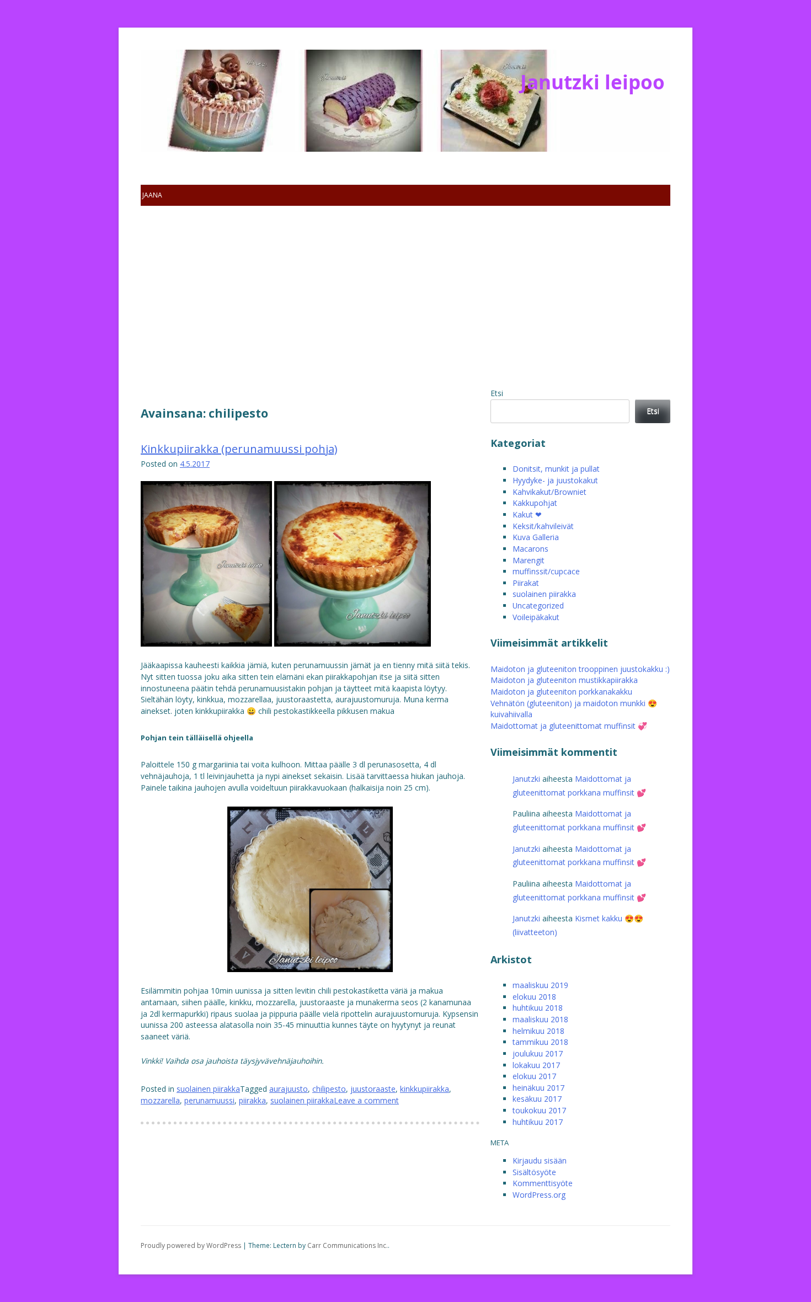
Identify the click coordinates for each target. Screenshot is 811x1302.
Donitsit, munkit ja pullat (556, 468)
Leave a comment (366, 1100)
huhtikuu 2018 (538, 1007)
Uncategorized (538, 605)
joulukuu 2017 (538, 1053)
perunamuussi (209, 1100)
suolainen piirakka (208, 1089)
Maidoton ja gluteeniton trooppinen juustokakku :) (580, 669)
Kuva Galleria (536, 537)
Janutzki (526, 778)
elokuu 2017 (534, 1076)
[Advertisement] (405, 305)
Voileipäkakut (536, 617)
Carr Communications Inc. (347, 1245)
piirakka (252, 1100)
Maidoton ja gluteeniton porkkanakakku (561, 691)
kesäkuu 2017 (537, 1098)
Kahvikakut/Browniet (549, 492)
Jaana (152, 195)
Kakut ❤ (527, 514)
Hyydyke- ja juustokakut (555, 480)
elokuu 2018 (534, 996)
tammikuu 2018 (540, 1042)
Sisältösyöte (534, 1172)
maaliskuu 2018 (540, 1019)
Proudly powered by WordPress (191, 1245)
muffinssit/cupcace (546, 571)
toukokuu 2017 (539, 1110)
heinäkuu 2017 (538, 1087)
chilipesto (329, 1089)
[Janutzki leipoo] (207, 121)
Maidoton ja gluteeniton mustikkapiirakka (564, 680)
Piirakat (526, 583)
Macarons (530, 548)
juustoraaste (373, 1089)
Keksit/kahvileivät (543, 526)
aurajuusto (288, 1089)
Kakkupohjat (535, 503)
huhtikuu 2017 (538, 1122)
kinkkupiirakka (424, 1089)
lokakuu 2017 (536, 1065)
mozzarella (160, 1100)
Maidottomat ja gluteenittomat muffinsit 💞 (568, 726)
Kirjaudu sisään (540, 1160)
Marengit (529, 560)
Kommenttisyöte (543, 1183)
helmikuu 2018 (538, 1031)
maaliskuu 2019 (540, 985)
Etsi (496, 393)
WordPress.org (539, 1194)
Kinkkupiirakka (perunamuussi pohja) (239, 448)
